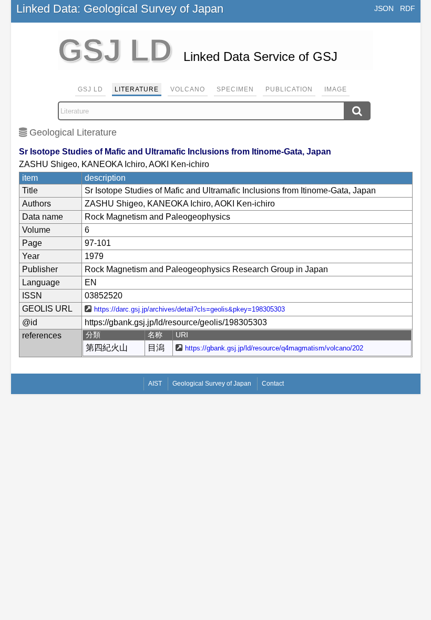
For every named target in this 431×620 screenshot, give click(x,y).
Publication (289, 89)
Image (335, 89)
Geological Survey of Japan (211, 383)
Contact (273, 383)
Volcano (187, 89)
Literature (137, 89)
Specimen (235, 89)
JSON (384, 8)
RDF (407, 8)
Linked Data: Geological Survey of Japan (119, 8)
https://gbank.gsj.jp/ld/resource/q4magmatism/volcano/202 (274, 348)
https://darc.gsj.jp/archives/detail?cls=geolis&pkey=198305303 (189, 309)
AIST (155, 383)
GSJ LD (90, 89)
